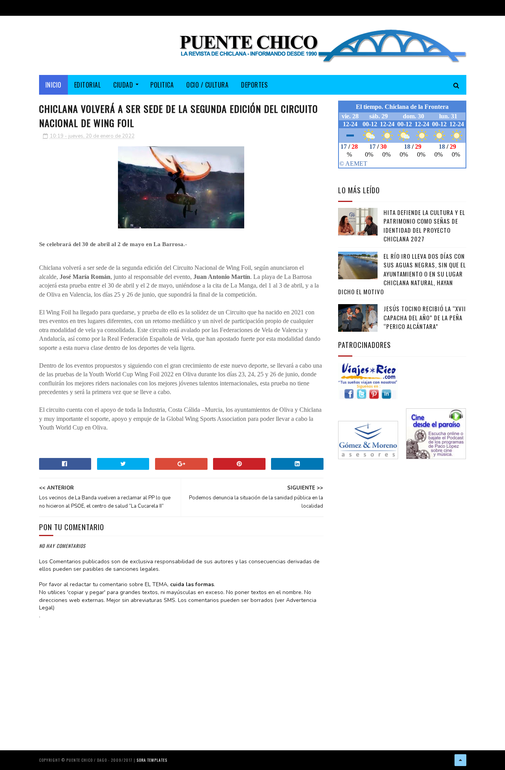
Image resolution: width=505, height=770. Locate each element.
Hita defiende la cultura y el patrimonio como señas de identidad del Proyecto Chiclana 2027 (424, 225)
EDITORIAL (87, 85)
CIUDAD (123, 85)
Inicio (53, 85)
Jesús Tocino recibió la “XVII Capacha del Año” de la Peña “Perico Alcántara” (424, 317)
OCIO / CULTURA (207, 85)
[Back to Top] (460, 760)
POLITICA (162, 85)
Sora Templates (152, 760)
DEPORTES (254, 85)
